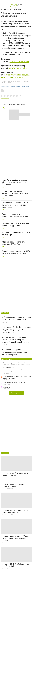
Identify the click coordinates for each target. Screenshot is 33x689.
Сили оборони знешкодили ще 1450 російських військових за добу (16, 252)
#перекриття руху (5, 86)
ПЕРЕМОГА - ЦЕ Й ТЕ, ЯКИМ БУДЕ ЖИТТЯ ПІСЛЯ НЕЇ (15, 474)
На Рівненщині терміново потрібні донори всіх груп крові (15, 224)
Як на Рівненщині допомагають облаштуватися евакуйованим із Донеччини (14, 182)
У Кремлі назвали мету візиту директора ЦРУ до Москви (13, 243)
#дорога (18, 86)
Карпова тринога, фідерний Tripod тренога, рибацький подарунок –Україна (15, 538)
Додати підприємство (16, 393)
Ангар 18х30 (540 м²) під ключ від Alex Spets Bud (15, 565)
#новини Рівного (25, 86)
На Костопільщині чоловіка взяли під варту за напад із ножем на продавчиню (15, 205)
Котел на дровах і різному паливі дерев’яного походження (15, 511)
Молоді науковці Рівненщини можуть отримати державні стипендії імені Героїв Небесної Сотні (15, 341)
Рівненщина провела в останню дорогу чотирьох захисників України (16, 215)
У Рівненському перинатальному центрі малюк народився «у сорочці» (16, 319)
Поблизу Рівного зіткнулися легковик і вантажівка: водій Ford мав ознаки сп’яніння (15, 193)
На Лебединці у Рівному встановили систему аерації (16, 234)
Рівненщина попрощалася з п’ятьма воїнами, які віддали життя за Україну (14, 352)
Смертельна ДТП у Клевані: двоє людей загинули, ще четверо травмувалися (16, 329)
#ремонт (12, 86)
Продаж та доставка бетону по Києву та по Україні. (14, 485)
